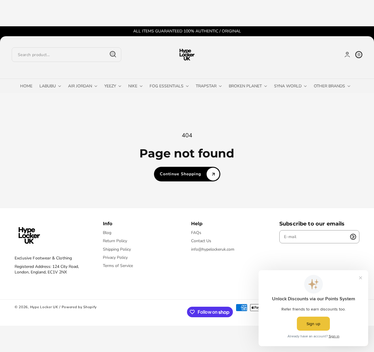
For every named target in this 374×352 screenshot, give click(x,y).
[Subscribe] (353, 236)
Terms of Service (118, 265)
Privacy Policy (115, 257)
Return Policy (115, 241)
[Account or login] (347, 54)
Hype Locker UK (44, 307)
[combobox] (66, 54)
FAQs (196, 232)
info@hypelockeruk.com (212, 249)
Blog (107, 232)
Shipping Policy (117, 249)
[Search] (113, 54)
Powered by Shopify (79, 307)
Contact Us (201, 241)
